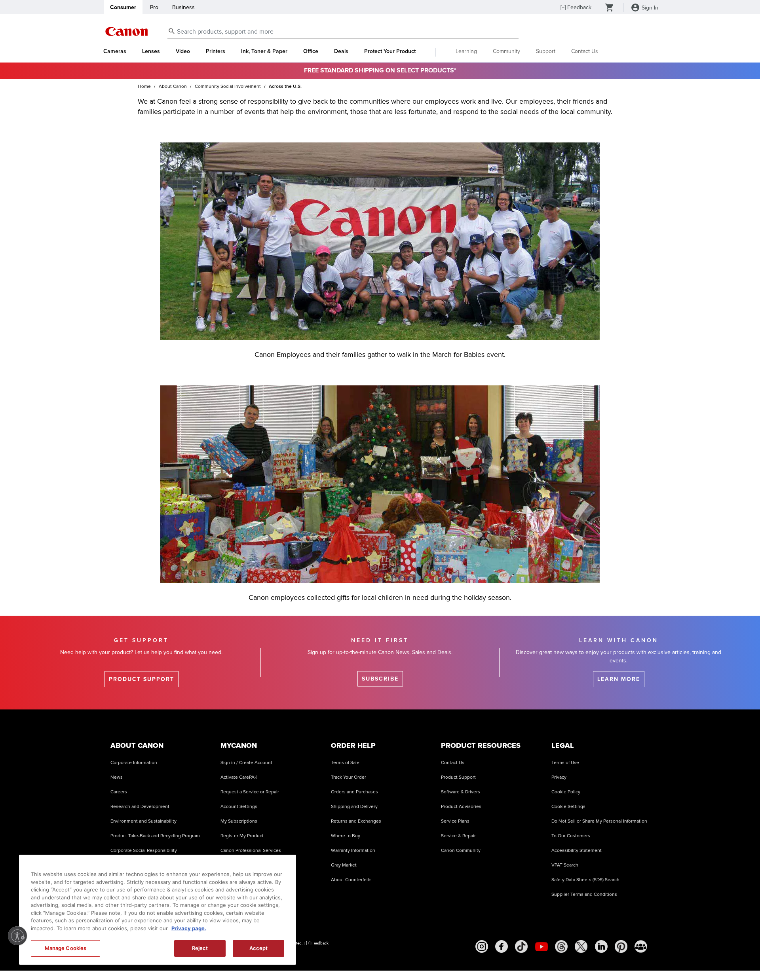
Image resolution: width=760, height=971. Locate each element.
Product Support (458, 777)
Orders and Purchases (354, 792)
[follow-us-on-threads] (561, 946)
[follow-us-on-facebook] (501, 946)
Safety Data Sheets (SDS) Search (585, 880)
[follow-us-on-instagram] (481, 946)
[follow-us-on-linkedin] (601, 946)
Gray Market (344, 865)
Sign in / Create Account (246, 763)
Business (183, 7)
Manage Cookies (66, 948)
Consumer (123, 7)
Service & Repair (458, 836)
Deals (341, 51)
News (116, 777)
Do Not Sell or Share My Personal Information (599, 821)
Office (310, 51)
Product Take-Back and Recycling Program (155, 836)
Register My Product (242, 836)
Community (506, 51)
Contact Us (584, 51)
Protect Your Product (390, 51)
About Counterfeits (351, 880)
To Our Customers (570, 836)
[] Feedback (575, 7)
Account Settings (238, 807)
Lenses (151, 51)
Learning (466, 51)
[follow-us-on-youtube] (541, 946)
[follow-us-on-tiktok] (521, 946)
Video (183, 51)
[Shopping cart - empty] (609, 8)
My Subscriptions (238, 821)
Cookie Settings (568, 807)
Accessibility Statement (576, 850)
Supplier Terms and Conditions (584, 894)
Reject (200, 948)
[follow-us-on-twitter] (581, 946)
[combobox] (343, 32)
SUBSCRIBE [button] (380, 678)
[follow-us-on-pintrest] (621, 946)
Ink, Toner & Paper (264, 51)
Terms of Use (565, 763)
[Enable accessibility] (17, 935)
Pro (154, 7)
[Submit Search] (171, 31)
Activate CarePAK (238, 777)
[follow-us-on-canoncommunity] (641, 946)
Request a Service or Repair (249, 792)
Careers (118, 792)
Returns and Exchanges (356, 821)
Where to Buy (345, 836)
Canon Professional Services (250, 850)
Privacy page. (188, 928)
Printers (215, 51)
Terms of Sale (345, 763)
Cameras (114, 51)
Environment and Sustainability (143, 821)
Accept (258, 948)
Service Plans (455, 821)
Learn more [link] (618, 679)
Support (545, 51)
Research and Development (139, 807)
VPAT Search (564, 865)
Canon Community (461, 850)
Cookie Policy (565, 792)
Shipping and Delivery (354, 807)
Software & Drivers (460, 792)
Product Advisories (461, 807)
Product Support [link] (141, 679)
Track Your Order (348, 777)
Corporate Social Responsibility (143, 850)
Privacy (558, 777)
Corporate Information (133, 763)
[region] (157, 910)
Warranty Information (353, 850)
